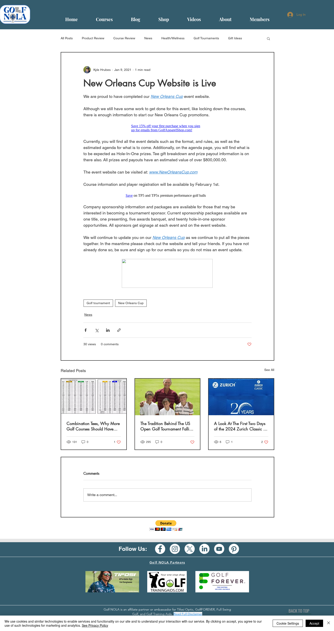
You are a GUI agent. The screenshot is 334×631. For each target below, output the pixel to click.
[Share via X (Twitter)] (97, 330)
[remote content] (167, 128)
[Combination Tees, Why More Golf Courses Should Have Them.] (93, 397)
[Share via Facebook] (85, 330)
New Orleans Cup (131, 303)
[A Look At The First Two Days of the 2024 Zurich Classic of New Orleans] (241, 397)
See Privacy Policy (95, 625)
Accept (314, 623)
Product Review (93, 38)
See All (269, 370)
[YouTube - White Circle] (219, 549)
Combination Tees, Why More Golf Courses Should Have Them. (93, 426)
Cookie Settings (288, 623)
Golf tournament (98, 303)
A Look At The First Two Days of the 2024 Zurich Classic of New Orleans (240, 426)
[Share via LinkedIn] (108, 330)
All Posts (67, 38)
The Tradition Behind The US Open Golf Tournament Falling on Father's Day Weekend (167, 426)
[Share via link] (119, 330)
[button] (268, 38)
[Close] (328, 623)
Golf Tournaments (206, 38)
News (148, 38)
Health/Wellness (172, 38)
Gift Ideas (235, 38)
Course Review (124, 38)
